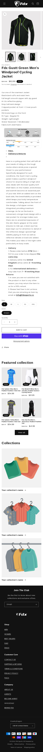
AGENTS (7, 694)
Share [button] (6, 347)
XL (26, 304)
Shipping (14, 84)
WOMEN (7, 634)
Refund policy (19, 744)
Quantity (5, 318)
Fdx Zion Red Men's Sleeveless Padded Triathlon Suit (31, 421)
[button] (4, 3)
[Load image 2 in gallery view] (21, 57)
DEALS (6, 648)
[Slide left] (2, 57)
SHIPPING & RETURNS (13, 664)
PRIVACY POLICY (11, 673)
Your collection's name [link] (13, 490)
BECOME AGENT (10, 698)
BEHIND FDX (9, 708)
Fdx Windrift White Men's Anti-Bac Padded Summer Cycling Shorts (30, 390)
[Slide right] (40, 57)
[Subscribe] (36, 604)
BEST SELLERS (9, 638)
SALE (6, 643)
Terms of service (16, 747)
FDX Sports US (20, 741)
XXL (34, 304)
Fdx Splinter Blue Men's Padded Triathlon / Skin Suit (11, 390)
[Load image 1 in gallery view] (10, 57)
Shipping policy (29, 747)
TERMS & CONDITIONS (13, 669)
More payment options (21, 341)
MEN (6, 629)
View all (21, 432)
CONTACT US (10, 659)
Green (6, 313)
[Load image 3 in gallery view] (32, 57)
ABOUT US (8, 689)
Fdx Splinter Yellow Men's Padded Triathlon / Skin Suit (11, 420)
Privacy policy (31, 744)
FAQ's (6, 678)
